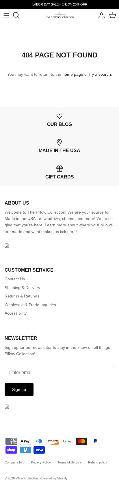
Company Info (14, 462)
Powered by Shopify (54, 478)
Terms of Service (69, 462)
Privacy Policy (41, 462)
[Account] (100, 15)
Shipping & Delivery (22, 287)
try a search (100, 74)
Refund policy (97, 462)
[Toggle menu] (6, 15)
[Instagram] (7, 245)
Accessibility (16, 313)
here (71, 231)
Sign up (19, 389)
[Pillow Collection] (59, 15)
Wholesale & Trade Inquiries (30, 304)
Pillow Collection (27, 478)
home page (72, 74)
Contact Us (15, 279)
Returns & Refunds (22, 296)
